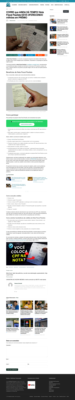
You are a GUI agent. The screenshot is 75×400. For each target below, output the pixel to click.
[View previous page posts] (26, 191)
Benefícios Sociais (59, 4)
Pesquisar (51, 9)
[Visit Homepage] (8, 5)
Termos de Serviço (54, 1)
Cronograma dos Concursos (54, 381)
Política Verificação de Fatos (31, 1)
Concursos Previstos (33, 4)
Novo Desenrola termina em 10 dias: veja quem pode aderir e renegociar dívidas (18, 178)
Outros (66, 4)
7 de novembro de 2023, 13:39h (22, 20)
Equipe (11, 1)
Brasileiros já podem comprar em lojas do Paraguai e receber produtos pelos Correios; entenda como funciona (40, 179)
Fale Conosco (44, 1)
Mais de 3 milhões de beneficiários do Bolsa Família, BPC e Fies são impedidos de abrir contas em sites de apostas (63, 52)
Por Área (47, 4)
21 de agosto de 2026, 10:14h (11, 314)
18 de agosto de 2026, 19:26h (40, 334)
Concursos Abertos (22, 4)
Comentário (8, 345)
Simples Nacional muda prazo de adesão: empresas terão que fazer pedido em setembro (12, 329)
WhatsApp (48, 1)
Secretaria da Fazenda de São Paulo (17, 240)
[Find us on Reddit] (65, 1)
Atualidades (31, 20)
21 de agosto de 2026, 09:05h (38, 182)
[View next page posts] (28, 191)
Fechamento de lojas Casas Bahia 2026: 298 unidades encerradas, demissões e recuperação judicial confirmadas (40, 331)
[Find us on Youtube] (62, 1)
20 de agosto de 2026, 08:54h (11, 332)
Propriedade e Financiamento (54, 387)
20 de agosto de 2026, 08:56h (17, 187)
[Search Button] (68, 4)
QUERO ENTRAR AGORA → (27, 124)
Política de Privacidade (16, 1)
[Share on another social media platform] (46, 55)
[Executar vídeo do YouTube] (26, 253)
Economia (35, 20)
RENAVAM (33, 159)
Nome (7, 359)
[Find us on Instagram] (61, 1)
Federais (42, 4)
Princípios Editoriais (39, 1)
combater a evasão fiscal (33, 64)
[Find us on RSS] (68, 1)
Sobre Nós (7, 1)
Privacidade (51, 386)
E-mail (7, 364)
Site (28, 364)
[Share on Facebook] (22, 55)
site (13, 139)
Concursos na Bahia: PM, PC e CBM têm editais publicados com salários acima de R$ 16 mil (63, 36)
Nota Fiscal (16, 267)
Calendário (14, 4)
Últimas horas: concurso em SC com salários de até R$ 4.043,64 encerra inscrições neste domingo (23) (62, 21)
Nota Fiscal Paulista (30, 267)
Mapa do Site (51, 391)
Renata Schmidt (12, 20)
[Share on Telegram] (19, 55)
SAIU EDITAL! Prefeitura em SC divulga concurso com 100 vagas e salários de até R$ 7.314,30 (63, 43)
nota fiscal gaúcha (22, 267)
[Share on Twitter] (24, 55)
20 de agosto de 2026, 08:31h (25, 334)
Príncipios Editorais (52, 385)
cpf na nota (11, 267)
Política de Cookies (23, 1)
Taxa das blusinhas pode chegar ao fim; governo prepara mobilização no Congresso (19, 185)
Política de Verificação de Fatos (54, 383)
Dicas (52, 4)
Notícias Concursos (12, 381)
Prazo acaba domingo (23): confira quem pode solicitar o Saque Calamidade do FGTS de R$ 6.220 (62, 28)
